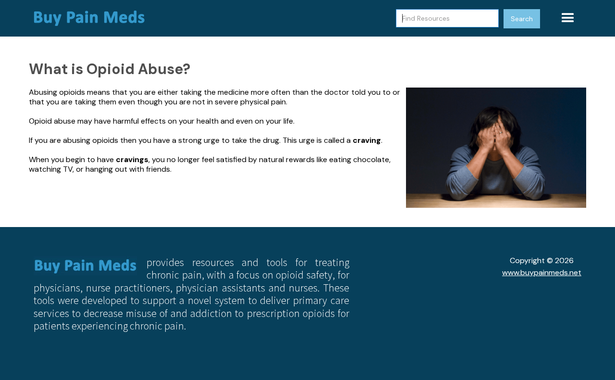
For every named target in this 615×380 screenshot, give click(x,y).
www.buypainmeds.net (541, 272)
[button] (568, 18)
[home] (94, 18)
